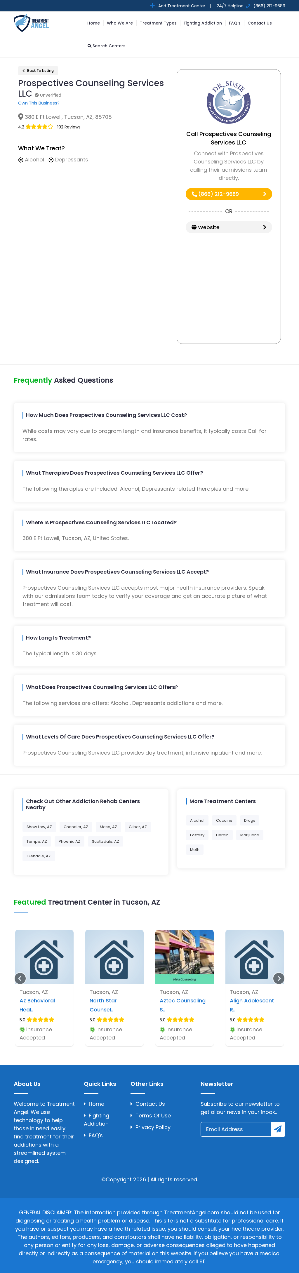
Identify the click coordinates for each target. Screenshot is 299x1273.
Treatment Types (158, 23)
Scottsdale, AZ (105, 841)
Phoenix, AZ (69, 841)
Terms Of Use (153, 1115)
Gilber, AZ (138, 827)
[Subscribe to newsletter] (278, 1129)
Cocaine (224, 820)
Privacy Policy (153, 1127)
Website (208, 227)
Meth (194, 849)
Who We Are (120, 23)
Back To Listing (40, 70)
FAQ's (235, 23)
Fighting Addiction (203, 23)
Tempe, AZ (37, 841)
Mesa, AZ (108, 827)
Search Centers (108, 46)
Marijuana (249, 835)
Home (93, 23)
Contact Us (260, 23)
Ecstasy (197, 835)
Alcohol (197, 820)
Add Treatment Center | (184, 6)
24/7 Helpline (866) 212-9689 (250, 6)
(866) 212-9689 (218, 194)
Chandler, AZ (76, 827)
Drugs (249, 820)
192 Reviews (69, 127)
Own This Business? (39, 103)
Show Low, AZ (39, 827)
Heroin (222, 835)
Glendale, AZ (39, 856)
